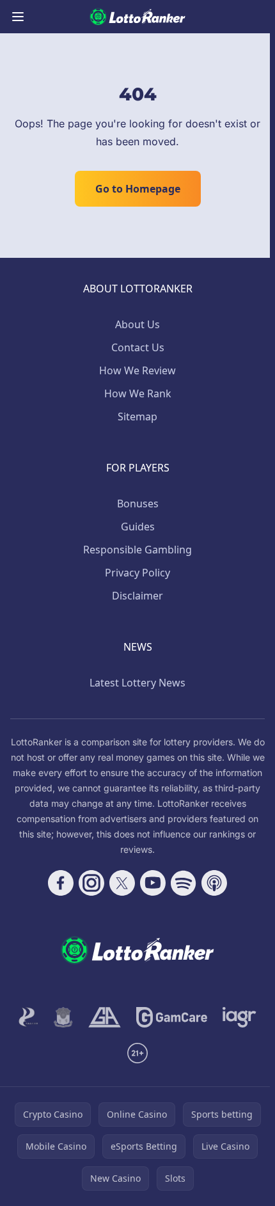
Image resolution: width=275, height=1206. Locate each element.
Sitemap (137, 416)
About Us (137, 324)
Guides (138, 527)
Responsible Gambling (137, 550)
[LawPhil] (63, 1017)
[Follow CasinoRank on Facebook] (61, 883)
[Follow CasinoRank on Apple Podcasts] (214, 883)
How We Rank (137, 393)
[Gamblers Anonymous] (104, 1017)
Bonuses (138, 503)
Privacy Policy (137, 573)
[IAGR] (239, 1017)
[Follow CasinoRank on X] (122, 883)
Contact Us (137, 347)
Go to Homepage (137, 189)
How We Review (137, 370)
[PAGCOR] (28, 1017)
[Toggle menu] (18, 16)
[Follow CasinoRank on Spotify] (183, 883)
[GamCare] (171, 1017)
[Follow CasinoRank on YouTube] (153, 883)
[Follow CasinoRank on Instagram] (91, 883)
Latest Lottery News (137, 683)
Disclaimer (137, 596)
